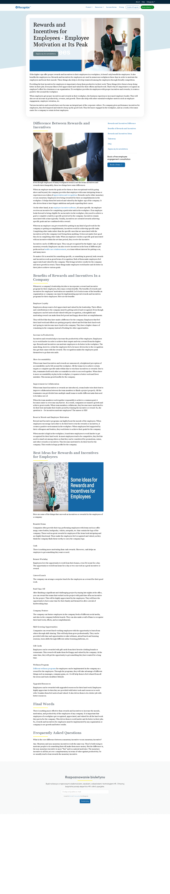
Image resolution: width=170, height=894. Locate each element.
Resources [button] (99, 7)
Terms (70, 796)
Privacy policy (76, 796)
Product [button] (88, 7)
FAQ (109, 144)
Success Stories (111, 7)
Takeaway (112, 139)
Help (143, 2)
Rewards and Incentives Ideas (120, 134)
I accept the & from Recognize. (76, 796)
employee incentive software (64, 208)
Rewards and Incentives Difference (122, 123)
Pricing (121, 7)
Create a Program (133, 7)
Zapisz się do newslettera (46, 54)
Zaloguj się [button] (150, 2)
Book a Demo (146, 7)
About (138, 2)
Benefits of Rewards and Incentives (122, 128)
